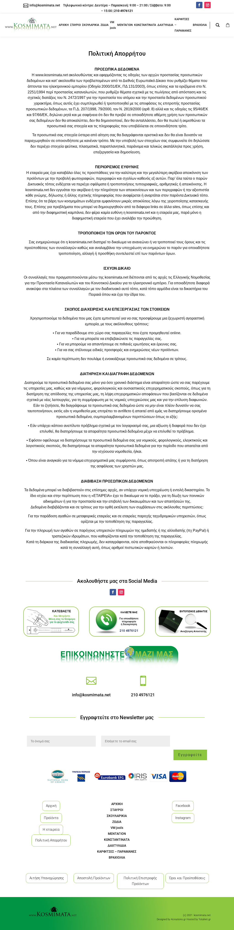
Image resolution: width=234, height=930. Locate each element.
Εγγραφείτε (190, 755)
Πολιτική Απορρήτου (51, 840)
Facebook (183, 806)
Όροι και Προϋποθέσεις (187, 878)
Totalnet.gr (205, 919)
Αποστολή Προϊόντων (93, 878)
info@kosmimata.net (91, 694)
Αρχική (51, 806)
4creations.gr (178, 919)
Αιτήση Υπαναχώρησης (46, 878)
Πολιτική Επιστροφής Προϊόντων (140, 881)
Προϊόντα (51, 818)
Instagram (183, 818)
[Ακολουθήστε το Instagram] (207, 5)
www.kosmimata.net (51, 75)
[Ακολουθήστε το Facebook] (199, 5)
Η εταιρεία (51, 829)
